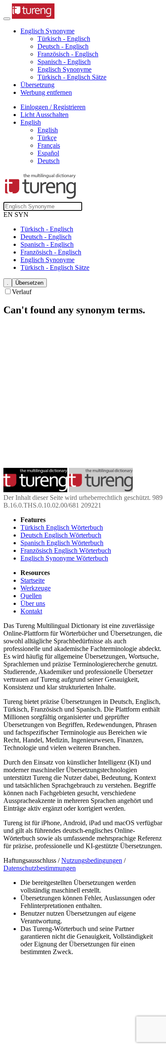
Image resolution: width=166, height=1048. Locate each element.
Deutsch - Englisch (63, 46)
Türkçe (47, 137)
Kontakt (31, 611)
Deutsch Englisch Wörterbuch (60, 535)
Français (48, 145)
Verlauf (21, 291)
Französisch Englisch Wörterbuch (65, 550)
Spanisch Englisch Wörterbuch (61, 542)
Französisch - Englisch (67, 54)
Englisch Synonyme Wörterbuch (64, 558)
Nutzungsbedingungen (91, 860)
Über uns (32, 603)
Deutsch (48, 160)
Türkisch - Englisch (63, 38)
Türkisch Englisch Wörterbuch (61, 527)
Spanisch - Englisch (64, 61)
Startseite (32, 580)
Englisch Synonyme (64, 69)
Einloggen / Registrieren (53, 107)
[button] (47, 31)
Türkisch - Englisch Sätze (71, 77)
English (47, 130)
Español (48, 153)
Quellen (31, 595)
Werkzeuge (35, 588)
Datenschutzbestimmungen (39, 868)
